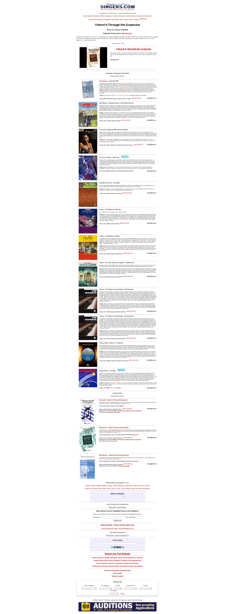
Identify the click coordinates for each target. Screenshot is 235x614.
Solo (133, 488)
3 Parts (118, 488)
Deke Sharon (103, 81)
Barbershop (97, 16)
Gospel (92, 485)
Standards (98, 485)
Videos (126, 19)
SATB (108, 412)
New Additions (139, 566)
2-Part (111, 412)
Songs (131, 19)
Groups (98, 563)
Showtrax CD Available (135, 410)
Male (99, 488)
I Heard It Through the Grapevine (133, 49)
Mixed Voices (88, 488)
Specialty (110, 485)
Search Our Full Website (117, 553)
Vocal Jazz (122, 16)
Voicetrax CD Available (135, 439)
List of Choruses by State (109, 528)
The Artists (136, 19)
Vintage (96, 560)
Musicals (100, 19)
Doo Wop (90, 16)
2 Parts (123, 488)
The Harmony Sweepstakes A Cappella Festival (117, 570)
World (102, 16)
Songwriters (119, 563)
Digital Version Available (124, 410)
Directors (104, 563)
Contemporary (108, 16)
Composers (111, 563)
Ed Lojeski (102, 400)
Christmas (132, 16)
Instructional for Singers (126, 566)
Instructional (140, 16)
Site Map (119, 573)
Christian (115, 16)
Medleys (128, 488)
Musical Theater (103, 560)
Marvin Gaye (127, 33)
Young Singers (115, 19)
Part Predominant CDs (135, 560)
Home (85, 16)
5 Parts (113, 488)
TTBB (115, 412)
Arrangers (126, 563)
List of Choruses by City (126, 528)
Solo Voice (104, 566)
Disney (122, 19)
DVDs (117, 566)
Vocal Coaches (134, 563)
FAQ (114, 573)
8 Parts (104, 488)
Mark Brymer (103, 427)
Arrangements (147, 16)
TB (111, 441)
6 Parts (108, 488)
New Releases (146, 488)
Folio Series (138, 488)
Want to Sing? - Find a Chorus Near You (117, 525)
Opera (95, 19)
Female (95, 488)
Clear (122, 593)
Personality (107, 19)
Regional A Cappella (117, 576)
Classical (90, 19)
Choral (127, 16)
